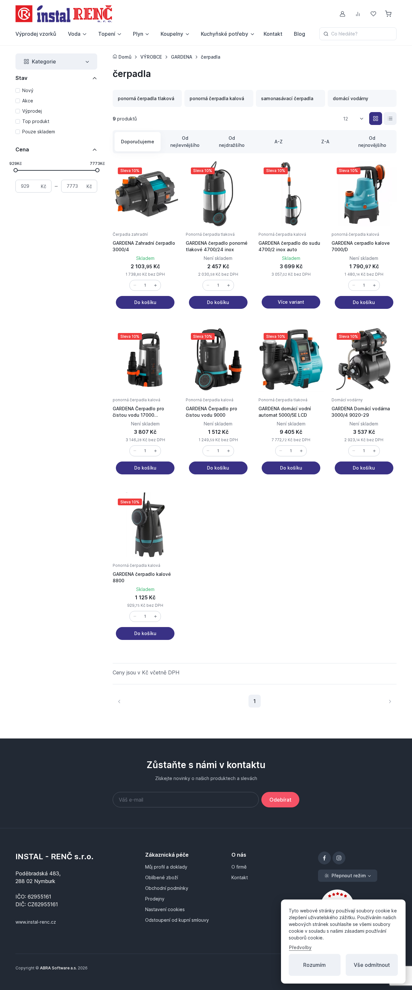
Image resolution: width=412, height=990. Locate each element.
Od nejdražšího (232, 141)
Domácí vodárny (347, 399)
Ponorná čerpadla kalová (282, 234)
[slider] (16, 170)
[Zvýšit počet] (155, 285)
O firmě (239, 867)
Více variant (291, 302)
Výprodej (32, 111)
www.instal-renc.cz (35, 922)
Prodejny (154, 898)
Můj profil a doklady (166, 867)
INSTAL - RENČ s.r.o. (54, 856)
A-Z (279, 141)
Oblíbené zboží (161, 877)
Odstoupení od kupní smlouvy (177, 920)
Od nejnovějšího (372, 141)
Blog (299, 34)
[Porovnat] (166, 188)
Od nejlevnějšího (185, 141)
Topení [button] (106, 34)
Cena (22, 149)
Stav (21, 78)
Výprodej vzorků (35, 34)
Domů (124, 57)
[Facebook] (324, 858)
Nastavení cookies (165, 909)
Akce (27, 100)
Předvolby (300, 947)
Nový (27, 90)
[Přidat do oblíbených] (166, 172)
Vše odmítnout (372, 965)
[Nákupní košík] (389, 14)
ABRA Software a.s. (58, 968)
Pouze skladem (38, 131)
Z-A (325, 141)
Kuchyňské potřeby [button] (224, 34)
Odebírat (280, 799)
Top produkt (35, 121)
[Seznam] (390, 118)
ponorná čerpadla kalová (355, 234)
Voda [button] (74, 34)
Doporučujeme (137, 141)
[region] (56, 111)
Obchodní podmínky (166, 888)
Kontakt (273, 34)
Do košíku (145, 302)
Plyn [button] (138, 34)
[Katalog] (375, 118)
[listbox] (355, 119)
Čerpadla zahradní (130, 234)
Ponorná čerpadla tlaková (210, 234)
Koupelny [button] (172, 34)
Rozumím (314, 965)
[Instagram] (338, 858)
